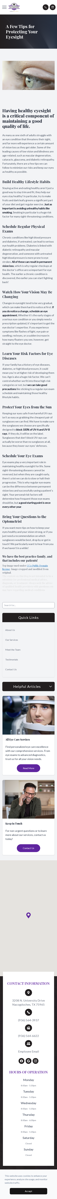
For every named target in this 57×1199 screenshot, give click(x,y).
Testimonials (11, 659)
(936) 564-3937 (28, 1020)
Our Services (11, 639)
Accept (28, 1191)
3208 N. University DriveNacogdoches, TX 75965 (28, 1002)
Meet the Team (12, 649)
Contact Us (11, 669)
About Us (10, 630)
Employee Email (28, 1051)
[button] (4, 7)
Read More (28, 768)
